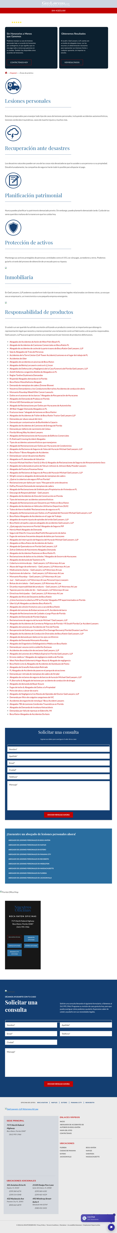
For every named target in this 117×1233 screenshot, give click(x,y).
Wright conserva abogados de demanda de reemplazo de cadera (37, 476)
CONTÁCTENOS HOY (19, 62)
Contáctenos (66, 1133)
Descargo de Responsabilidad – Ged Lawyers (29, 492)
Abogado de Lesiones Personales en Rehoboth (28, 859)
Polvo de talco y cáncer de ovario (24, 690)
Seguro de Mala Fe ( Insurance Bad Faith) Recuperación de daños (38, 533)
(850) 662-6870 (15, 1205)
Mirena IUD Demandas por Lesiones (26, 402)
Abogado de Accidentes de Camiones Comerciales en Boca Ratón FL (39, 345)
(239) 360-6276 (15, 1191)
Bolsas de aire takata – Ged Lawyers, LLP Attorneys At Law (35, 583)
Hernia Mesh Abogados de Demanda (26, 529)
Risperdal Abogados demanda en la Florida (28, 378)
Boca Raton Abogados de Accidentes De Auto (30, 714)
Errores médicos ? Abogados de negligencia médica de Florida (36, 657)
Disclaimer (63, 1225)
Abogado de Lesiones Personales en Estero (27, 850)
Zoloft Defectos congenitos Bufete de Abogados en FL (33, 372)
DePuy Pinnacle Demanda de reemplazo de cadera (32, 486)
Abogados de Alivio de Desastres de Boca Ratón (31, 596)
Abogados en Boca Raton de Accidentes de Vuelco (31, 543)
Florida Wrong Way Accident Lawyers (26, 432)
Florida (63, 1147)
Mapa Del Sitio (66, 1130)
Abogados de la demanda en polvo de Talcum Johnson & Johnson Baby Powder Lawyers (48, 466)
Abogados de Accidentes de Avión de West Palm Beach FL (35, 341)
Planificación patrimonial (33, 195)
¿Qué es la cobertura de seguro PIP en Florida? (30, 479)
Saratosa (90, 1154)
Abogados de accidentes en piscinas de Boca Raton (32, 362)
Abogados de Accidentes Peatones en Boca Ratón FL (33, 553)
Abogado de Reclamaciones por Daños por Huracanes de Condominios (41, 445)
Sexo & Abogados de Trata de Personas (27, 352)
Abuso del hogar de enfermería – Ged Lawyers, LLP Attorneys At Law (40, 566)
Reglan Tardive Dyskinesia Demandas (26, 375)
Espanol (13, 73)
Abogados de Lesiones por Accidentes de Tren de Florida (34, 627)
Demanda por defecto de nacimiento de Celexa (30, 429)
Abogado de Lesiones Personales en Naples (27, 845)
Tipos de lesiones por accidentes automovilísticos (31, 499)
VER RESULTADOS (71, 62)
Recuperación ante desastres (37, 147)
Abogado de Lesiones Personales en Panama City (29, 854)
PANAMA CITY (76, 1102)
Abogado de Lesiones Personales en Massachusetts (31, 868)
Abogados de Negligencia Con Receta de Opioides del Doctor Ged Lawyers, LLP (44, 694)
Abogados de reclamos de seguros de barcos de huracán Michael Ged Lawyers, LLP (46, 677)
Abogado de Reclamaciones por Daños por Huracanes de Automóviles (40, 405)
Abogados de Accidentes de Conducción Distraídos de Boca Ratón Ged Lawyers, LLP (47, 633)
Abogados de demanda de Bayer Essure (27, 684)
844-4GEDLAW (58, 10)
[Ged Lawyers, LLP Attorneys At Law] (55, 4)
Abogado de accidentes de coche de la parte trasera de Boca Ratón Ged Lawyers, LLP (46, 348)
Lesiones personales (28, 100)
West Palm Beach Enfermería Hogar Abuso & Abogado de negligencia (40, 660)
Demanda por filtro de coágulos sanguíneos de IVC (32, 697)
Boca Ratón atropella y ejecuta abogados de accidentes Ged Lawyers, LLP (42, 523)
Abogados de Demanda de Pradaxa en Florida (29, 398)
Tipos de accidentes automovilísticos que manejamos (33, 442)
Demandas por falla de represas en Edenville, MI (31, 710)
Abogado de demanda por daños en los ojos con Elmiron (34, 637)
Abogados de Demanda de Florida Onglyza (28, 616)
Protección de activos (29, 242)
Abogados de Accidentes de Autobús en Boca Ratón (72, 1126)
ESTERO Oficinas (31, 946)
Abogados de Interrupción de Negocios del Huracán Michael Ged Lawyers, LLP (44, 539)
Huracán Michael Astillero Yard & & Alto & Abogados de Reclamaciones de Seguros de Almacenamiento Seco (57, 462)
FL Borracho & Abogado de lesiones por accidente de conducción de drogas (42, 680)
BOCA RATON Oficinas (14, 937)
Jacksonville (65, 1157)
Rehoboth (90, 1102)
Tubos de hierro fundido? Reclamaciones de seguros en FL (35, 509)
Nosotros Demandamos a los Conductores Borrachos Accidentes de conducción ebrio (47, 388)
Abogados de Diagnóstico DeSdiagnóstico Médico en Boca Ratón (38, 643)
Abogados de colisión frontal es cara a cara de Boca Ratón (35, 606)
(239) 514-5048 (15, 1195)
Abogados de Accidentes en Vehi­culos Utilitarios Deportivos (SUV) (39, 506)
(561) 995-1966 (15, 1134)
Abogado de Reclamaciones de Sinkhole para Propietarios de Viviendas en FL (43, 489)
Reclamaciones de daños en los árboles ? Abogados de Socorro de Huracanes (43, 556)
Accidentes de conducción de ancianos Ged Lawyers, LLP (34, 650)
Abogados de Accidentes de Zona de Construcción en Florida (36, 496)
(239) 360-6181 (41, 1191)
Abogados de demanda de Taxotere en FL (27, 559)
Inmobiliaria (19, 277)
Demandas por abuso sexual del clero (26, 419)
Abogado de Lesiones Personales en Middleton (28, 864)
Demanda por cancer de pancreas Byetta (27, 455)
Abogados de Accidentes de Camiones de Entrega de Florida (36, 425)
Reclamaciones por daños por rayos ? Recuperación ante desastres (39, 482)
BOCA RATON (42, 1102)
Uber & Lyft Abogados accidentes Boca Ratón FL (31, 603)
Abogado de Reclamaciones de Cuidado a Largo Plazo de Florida (37, 613)
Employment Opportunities (91, 1225)
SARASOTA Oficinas (31, 939)
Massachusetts (93, 1157)
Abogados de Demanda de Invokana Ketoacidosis (31, 707)
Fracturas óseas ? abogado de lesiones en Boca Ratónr (33, 412)
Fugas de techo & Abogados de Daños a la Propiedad (32, 687)
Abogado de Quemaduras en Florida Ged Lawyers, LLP (33, 546)
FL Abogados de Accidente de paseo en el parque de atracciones (37, 670)
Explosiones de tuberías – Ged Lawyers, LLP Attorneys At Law (37, 573)
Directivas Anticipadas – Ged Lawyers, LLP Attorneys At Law (36, 593)
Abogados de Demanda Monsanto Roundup (29, 640)
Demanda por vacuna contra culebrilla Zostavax (31, 647)
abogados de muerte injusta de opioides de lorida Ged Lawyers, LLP (39, 519)
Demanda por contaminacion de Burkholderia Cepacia (33, 422)
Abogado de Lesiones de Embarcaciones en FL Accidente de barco (38, 610)
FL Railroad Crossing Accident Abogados (27, 439)
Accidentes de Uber (18, 358)
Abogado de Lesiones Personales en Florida (27, 873)
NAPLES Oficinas (14, 946)
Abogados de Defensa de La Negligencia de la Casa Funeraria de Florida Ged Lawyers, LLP (49, 368)
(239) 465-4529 (41, 1195)
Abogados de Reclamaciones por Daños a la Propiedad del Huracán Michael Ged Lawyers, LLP (51, 513)
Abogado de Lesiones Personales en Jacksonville (30, 878)
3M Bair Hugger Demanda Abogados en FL (28, 409)
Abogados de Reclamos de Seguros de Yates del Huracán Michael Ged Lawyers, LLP (46, 449)
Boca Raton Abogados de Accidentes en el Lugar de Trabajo (35, 516)
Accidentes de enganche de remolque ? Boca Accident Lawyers (37, 700)
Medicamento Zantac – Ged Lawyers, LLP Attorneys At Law (36, 570)
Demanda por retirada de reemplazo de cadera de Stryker (35, 674)
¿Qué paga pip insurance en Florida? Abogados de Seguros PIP (37, 526)
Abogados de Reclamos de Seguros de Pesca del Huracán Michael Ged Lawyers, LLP (46, 472)
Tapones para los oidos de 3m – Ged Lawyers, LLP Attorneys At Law (39, 590)
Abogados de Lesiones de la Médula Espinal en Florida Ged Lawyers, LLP (41, 653)
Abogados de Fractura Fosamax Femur (26, 469)
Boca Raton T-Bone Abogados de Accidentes (29, 452)
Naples (54, 1102)
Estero (63, 1154)
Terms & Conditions (52, 1225)
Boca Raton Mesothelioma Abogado (26, 382)
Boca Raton (91, 1147)
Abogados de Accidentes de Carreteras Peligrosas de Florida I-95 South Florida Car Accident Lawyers (54, 623)
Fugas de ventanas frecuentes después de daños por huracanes (37, 536)
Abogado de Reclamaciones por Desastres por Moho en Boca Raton (39, 502)
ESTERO (64, 1102)
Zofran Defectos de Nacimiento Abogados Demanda (33, 549)
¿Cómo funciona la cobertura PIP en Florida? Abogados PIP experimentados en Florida (47, 600)
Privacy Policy (41, 1225)
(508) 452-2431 (41, 1208)
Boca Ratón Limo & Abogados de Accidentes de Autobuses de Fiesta (39, 663)
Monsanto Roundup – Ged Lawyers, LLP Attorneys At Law (35, 576)
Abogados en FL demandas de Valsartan (27, 459)
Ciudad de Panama (68, 1151)
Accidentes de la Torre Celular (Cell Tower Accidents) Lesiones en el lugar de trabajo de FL (49, 355)
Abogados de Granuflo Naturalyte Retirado (29, 667)
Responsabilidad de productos (39, 311)
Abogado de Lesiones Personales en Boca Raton (29, 840)
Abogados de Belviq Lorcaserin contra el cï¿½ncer (31, 365)
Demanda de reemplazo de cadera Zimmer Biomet (32, 385)
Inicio (62, 1121)
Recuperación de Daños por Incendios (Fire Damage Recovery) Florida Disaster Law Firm (49, 630)
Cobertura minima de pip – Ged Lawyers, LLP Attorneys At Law (37, 563)
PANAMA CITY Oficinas (14, 953)
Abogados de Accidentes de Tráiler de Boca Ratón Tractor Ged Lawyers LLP (43, 415)
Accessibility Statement (75, 1225)
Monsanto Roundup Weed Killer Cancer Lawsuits (31, 392)
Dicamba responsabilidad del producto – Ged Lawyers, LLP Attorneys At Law (43, 586)
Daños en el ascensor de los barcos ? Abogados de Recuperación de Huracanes (44, 395)
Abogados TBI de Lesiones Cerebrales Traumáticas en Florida (37, 704)
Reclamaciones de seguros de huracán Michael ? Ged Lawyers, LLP (38, 620)
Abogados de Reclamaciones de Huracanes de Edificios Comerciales (39, 435)
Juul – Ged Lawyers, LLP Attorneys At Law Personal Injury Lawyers (39, 580)
